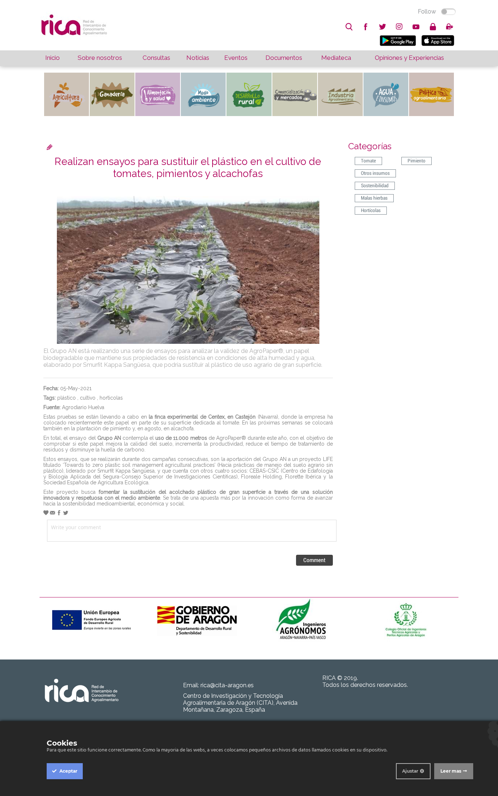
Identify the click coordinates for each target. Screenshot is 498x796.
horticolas (111, 398)
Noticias (197, 57)
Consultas (156, 57)
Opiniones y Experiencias (409, 57)
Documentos (283, 57)
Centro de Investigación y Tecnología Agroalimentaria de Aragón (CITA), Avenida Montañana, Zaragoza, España (240, 702)
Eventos (236, 57)
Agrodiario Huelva (83, 407)
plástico (66, 398)
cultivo (88, 398)
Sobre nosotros (100, 57)
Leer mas (450, 771)
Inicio (52, 57)
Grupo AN (109, 438)
